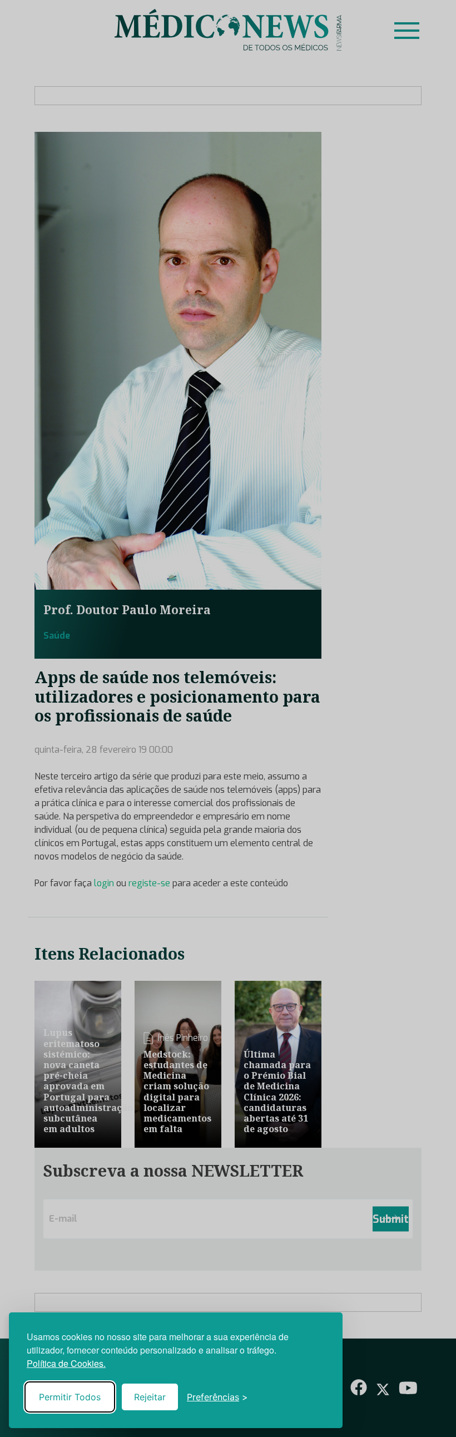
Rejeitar (150, 1397)
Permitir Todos (70, 1397)
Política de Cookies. (66, 1363)
